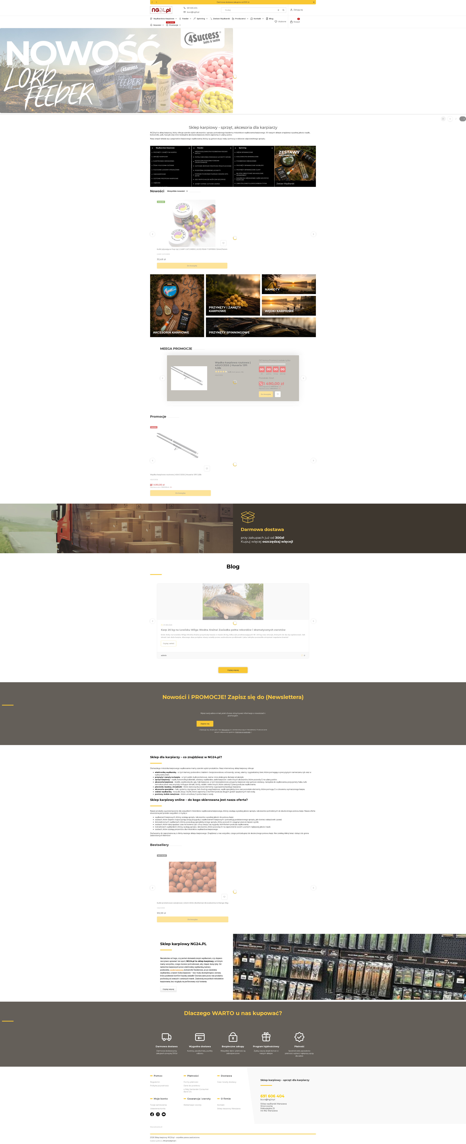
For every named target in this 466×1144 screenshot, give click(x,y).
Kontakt (257, 19)
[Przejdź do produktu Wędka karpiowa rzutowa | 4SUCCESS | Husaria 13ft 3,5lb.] (180, 448)
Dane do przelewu (192, 1086)
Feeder (185, 19)
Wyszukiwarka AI (156, 1127)
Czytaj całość (168, 643)
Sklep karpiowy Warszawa (228, 1108)
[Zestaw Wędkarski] (295, 166)
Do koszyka (192, 266)
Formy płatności (191, 1082)
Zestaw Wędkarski (221, 19)
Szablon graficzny (162, 1141)
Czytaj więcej (233, 670)
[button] (314, 2)
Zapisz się (205, 724)
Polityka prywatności (159, 1086)
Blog (271, 19)
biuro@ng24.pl (193, 12)
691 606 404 (192, 8)
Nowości (157, 25)
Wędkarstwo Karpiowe (163, 19)
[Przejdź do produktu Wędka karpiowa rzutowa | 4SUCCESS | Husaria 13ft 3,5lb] (189, 378)
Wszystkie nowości (176, 191)
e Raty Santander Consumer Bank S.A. (196, 1090)
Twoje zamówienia (158, 1105)
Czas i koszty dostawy (226, 1082)
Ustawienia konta (157, 1108)
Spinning (201, 19)
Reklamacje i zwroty (192, 1105)
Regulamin (226, 730)
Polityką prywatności (242, 732)
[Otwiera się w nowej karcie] (152, 1114)
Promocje (173, 25)
